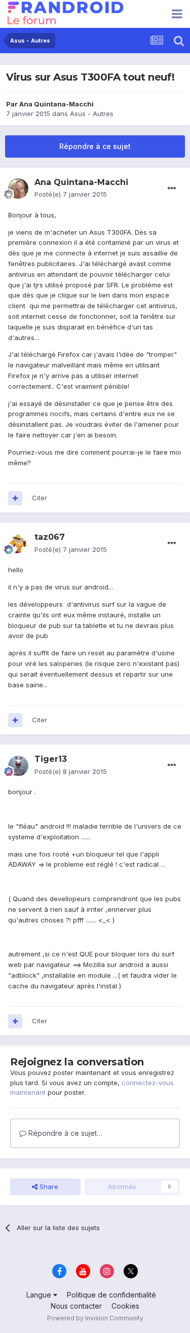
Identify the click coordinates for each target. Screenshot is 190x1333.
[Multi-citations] (15, 498)
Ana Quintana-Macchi (56, 104)
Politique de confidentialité (111, 1294)
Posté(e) (70, 194)
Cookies (125, 1306)
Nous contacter (76, 1306)
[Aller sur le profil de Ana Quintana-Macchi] (18, 188)
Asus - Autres (91, 113)
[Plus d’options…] (172, 188)
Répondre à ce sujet (95, 146)
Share (47, 1186)
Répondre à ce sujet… (64, 1133)
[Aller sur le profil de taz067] (18, 544)
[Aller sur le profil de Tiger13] (18, 766)
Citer (39, 498)
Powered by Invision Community (95, 1318)
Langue (39, 1294)
